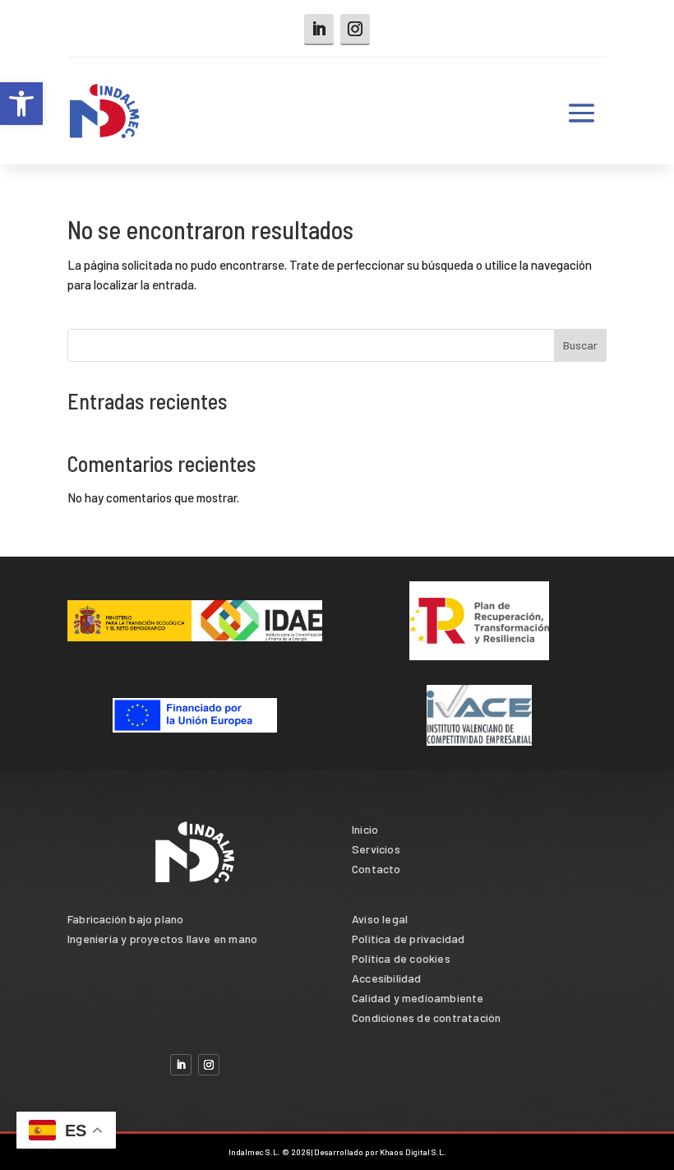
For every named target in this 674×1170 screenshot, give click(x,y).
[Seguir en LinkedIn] (319, 29)
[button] (21, 103)
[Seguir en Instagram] (355, 29)
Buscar (580, 345)
